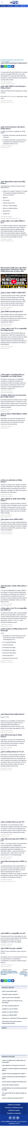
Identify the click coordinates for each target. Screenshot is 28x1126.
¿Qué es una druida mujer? (9, 991)
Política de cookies (14, 1110)
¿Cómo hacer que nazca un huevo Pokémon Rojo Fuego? (12, 1022)
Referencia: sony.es (5, 147)
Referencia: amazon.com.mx (7, 102)
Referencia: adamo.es (5, 309)
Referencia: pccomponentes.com (8, 881)
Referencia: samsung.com (6, 533)
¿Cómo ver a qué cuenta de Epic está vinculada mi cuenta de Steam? (9, 973)
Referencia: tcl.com (5, 428)
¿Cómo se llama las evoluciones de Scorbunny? (12, 1001)
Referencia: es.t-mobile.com (7, 662)
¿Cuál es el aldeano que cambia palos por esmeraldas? (14, 1061)
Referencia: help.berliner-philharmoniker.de (10, 218)
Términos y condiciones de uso (14, 1107)
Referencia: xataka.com (6, 326)
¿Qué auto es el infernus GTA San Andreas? (14, 1018)
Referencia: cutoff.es (5, 411)
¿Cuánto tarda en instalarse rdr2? (23, 974)
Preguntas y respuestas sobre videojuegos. (12, 59)
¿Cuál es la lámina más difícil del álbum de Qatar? (14, 1077)
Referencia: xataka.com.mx (7, 626)
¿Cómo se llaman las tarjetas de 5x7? (12, 1098)
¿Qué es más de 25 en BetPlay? (11, 997)
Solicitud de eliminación (7, 82)
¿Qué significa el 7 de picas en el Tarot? (13, 1065)
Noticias (10, 6)
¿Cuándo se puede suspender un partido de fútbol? (14, 1069)
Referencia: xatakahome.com (7, 240)
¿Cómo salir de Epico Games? (10, 1085)
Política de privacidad (14, 1105)
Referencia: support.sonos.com (8, 83)
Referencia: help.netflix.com (7, 496)
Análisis (23, 6)
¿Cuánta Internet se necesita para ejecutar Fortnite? (14, 1089)
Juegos (16, 6)
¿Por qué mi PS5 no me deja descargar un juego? (14, 1094)
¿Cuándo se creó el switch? (10, 1009)
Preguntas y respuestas (14, 1113)
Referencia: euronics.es (6, 769)
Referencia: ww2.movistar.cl (7, 732)
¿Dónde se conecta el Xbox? (10, 1012)
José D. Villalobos (6, 61)
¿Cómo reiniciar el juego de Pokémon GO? (14, 1081)
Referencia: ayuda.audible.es (7, 392)
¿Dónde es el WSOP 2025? (9, 1015)
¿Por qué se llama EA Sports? (10, 1005)
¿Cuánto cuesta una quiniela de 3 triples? (14, 1073)
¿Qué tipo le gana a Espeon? (10, 994)
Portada (3, 6)
